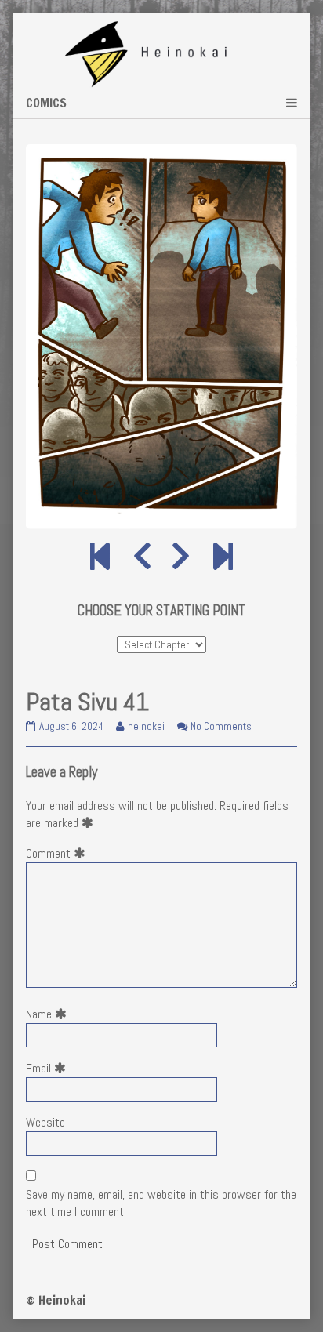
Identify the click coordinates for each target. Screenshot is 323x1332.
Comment (59, 853)
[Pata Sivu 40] (142, 557)
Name (49, 1014)
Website (45, 1122)
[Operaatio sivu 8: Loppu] (223, 557)
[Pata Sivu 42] (181, 557)
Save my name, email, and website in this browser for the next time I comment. (161, 1203)
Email (49, 1068)
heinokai (146, 726)
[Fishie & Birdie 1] (100, 557)
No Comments (221, 726)
